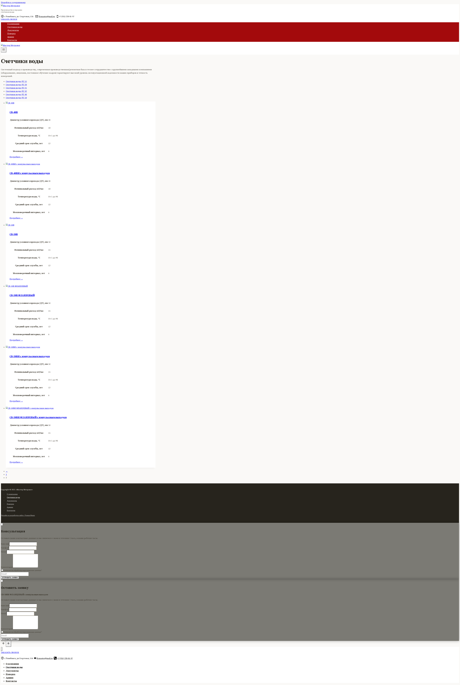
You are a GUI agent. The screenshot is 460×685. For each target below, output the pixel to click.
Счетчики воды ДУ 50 (16, 97)
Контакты (12, 40)
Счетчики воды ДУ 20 (16, 84)
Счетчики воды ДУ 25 (16, 88)
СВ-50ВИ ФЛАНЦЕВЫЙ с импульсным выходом (38, 417)
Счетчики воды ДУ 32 (16, 91)
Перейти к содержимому (13, 2)
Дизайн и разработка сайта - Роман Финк (18, 515)
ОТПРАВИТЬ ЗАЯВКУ (10, 578)
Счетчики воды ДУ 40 (16, 94)
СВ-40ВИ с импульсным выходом (30, 173)
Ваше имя (5, 544)
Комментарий (7, 567)
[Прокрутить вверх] (3, 644)
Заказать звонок (9, 19)
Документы (13, 30)
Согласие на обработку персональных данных (22, 570)
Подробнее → (16, 157)
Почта (4, 552)
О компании (13, 24)
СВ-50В (14, 234)
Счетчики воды (14, 27)
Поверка (11, 33)
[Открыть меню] (3, 49)
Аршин (10, 37)
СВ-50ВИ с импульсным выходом (30, 356)
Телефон (5, 548)
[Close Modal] (2, 524)
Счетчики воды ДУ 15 (16, 81)
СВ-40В (14, 112)
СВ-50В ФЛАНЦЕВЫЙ (22, 295)
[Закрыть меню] (1, 649)
